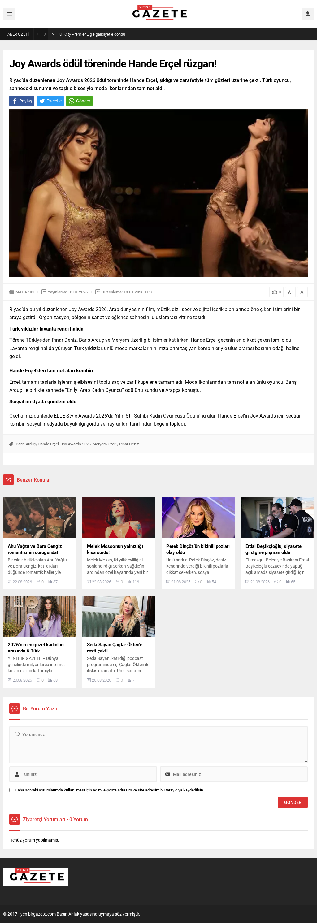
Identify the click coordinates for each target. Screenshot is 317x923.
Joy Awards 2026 (76, 443)
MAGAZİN (24, 292)
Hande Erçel (48, 443)
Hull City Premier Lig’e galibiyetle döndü (91, 34)
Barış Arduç (26, 443)
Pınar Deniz (129, 443)
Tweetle (54, 101)
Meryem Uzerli (105, 443)
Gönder (83, 101)
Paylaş (25, 101)
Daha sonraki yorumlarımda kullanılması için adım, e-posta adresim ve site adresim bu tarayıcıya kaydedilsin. (109, 790)
